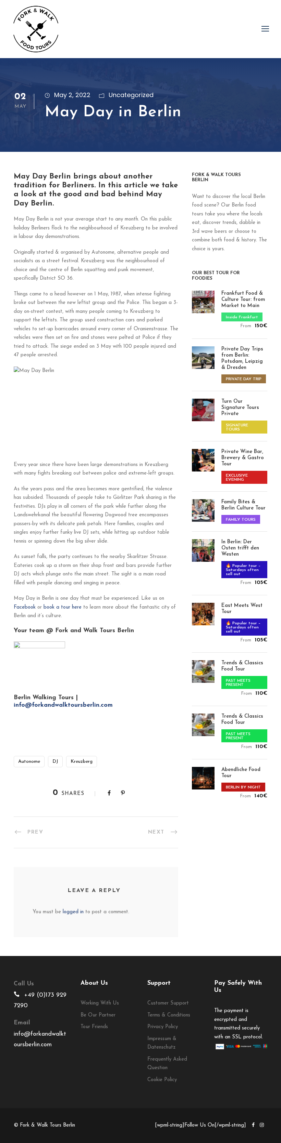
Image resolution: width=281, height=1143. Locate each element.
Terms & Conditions (168, 1015)
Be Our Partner (98, 1015)
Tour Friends (94, 1026)
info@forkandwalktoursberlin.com (63, 705)
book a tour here (63, 607)
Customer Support (168, 1003)
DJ (55, 761)
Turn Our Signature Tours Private (240, 407)
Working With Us (100, 1003)
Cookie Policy (162, 1079)
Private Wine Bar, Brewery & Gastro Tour (242, 458)
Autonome (29, 761)
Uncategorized (131, 95)
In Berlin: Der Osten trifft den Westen (240, 548)
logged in (73, 912)
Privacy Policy (162, 1026)
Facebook (25, 607)
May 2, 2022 (72, 95)
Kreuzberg (82, 761)
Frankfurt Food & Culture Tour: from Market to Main (243, 299)
